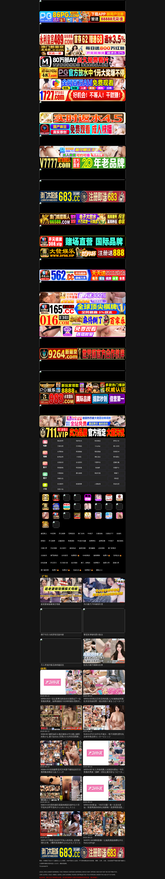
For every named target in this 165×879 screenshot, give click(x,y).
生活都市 (60, 484)
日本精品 (79, 446)
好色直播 (44, 563)
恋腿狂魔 (116, 462)
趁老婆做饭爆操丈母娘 (50, 604)
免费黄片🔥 (89, 570)
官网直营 (71, 533)
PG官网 (53, 533)
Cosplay (97, 446)
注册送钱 (99, 533)
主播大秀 (44, 548)
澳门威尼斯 (45, 570)
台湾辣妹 (60, 452)
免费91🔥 (55, 570)
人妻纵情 (98, 484)
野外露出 (116, 457)
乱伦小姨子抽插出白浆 (93, 665)
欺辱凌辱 (60, 457)
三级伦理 (60, 446)
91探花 (79, 457)
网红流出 (98, 457)
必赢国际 (61, 541)
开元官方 (53, 563)
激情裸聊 (97, 555)
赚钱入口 (99, 570)
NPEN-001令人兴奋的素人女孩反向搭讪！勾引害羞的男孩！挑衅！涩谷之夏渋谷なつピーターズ (104, 772)
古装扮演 (60, 462)
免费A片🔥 (66, 570)
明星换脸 (79, 468)
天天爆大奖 (64, 563)
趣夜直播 (82, 548)
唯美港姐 (98, 452)
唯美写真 (98, 473)
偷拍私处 (73, 548)
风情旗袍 (60, 468)
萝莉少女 (116, 441)
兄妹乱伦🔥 (77, 570)
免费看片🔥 (75, 555)
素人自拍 (116, 446)
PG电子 (90, 533)
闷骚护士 (116, 468)
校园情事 (79, 484)
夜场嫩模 (92, 548)
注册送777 (109, 533)
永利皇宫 (65, 555)
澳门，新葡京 (85, 563)
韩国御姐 (79, 452)
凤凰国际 (71, 541)
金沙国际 (74, 563)
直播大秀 (116, 563)
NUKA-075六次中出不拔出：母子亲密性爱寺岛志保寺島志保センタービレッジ (104, 735)
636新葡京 (86, 555)
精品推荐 (60, 441)
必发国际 (101, 548)
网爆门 (116, 473)
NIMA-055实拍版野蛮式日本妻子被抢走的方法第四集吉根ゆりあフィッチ (61, 770)
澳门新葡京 (112, 548)
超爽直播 (102, 541)
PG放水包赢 (82, 541)
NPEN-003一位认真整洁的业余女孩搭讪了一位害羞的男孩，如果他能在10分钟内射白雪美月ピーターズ (61, 701)
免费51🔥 (106, 555)
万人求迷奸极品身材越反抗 (52, 665)
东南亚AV (116, 452)
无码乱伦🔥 (117, 555)
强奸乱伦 (79, 441)
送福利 (119, 533)
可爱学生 (98, 462)
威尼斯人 (44, 533)
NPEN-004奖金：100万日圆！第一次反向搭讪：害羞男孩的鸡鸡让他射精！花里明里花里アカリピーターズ (104, 807)
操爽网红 (92, 541)
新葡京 (43, 541)
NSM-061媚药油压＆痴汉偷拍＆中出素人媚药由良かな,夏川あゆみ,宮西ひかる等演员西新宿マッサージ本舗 (61, 736)
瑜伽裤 (97, 468)
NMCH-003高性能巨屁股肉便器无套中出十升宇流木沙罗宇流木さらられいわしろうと (60, 806)
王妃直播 (53, 548)
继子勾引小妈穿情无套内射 (52, 634)
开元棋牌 (62, 533)
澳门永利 (81, 533)
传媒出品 (60, 478)
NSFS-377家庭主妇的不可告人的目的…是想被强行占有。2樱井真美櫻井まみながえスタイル (61, 841)
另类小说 (60, 489)
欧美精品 (98, 441)
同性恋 (116, 478)
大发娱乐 (44, 555)
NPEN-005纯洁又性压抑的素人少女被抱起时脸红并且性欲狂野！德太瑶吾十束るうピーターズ (104, 699)
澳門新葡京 (54, 555)
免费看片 (97, 563)
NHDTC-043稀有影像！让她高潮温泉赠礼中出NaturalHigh (103, 841)
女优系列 (79, 462)
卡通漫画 (60, 473)
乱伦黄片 (63, 548)
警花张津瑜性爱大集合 (93, 634)
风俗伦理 (116, 484)
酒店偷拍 (120, 541)
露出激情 (79, 473)
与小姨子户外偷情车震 (93, 604)
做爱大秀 (106, 563)
